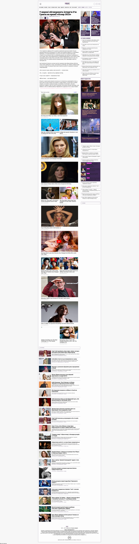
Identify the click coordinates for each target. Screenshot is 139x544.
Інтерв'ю (90, 7)
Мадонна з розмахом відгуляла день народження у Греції (65, 367)
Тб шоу (49, 7)
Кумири (82, 7)
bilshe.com (68, 528)
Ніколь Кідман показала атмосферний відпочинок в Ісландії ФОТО (62, 375)
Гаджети (62, 7)
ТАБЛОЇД (45, 7)
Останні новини (85, 38)
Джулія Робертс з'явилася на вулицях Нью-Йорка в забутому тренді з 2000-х (65, 452)
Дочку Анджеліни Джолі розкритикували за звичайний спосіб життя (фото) (93, 169)
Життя (79, 7)
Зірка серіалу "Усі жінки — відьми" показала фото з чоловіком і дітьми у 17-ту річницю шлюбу (66, 498)
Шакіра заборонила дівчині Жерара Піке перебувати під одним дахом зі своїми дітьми (95, 20)
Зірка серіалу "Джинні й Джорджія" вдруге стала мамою (65, 460)
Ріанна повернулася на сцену (90, 138)
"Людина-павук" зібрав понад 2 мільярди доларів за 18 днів (65, 435)
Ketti (58, 355)
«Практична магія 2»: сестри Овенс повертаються (66, 442)
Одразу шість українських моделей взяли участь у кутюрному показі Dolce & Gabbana (89, 112)
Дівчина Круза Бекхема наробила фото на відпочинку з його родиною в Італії (63, 409)
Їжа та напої (74, 7)
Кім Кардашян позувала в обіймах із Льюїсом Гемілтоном (64, 391)
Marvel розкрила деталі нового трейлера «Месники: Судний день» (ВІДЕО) (63, 508)
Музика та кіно (54, 7)
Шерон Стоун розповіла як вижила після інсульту (89, 94)
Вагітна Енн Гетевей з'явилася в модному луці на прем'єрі (85, 33)
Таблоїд (41, 16)
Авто (71, 7)
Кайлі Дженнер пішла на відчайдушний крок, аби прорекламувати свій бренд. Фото (65, 399)
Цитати (86, 7)
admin (58, 362)
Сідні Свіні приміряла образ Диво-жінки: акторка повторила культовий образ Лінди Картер (65, 352)
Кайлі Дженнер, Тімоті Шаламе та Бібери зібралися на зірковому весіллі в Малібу (63, 383)
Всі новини (41, 7)
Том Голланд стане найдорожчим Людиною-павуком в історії (95, 32)
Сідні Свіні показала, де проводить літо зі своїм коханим (65, 419)
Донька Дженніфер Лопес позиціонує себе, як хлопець (92, 174)
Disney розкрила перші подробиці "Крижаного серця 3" (65, 481)
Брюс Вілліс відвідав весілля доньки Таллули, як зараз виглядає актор (65, 515)
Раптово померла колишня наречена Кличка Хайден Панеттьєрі (64, 469)
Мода (59, 7)
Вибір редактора (86, 79)
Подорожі (67, 7)
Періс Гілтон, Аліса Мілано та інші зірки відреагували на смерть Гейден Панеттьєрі (64, 426)
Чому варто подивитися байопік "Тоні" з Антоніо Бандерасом (65, 490)
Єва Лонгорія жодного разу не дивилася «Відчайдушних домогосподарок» (92, 165)
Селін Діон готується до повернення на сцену (64, 359)
